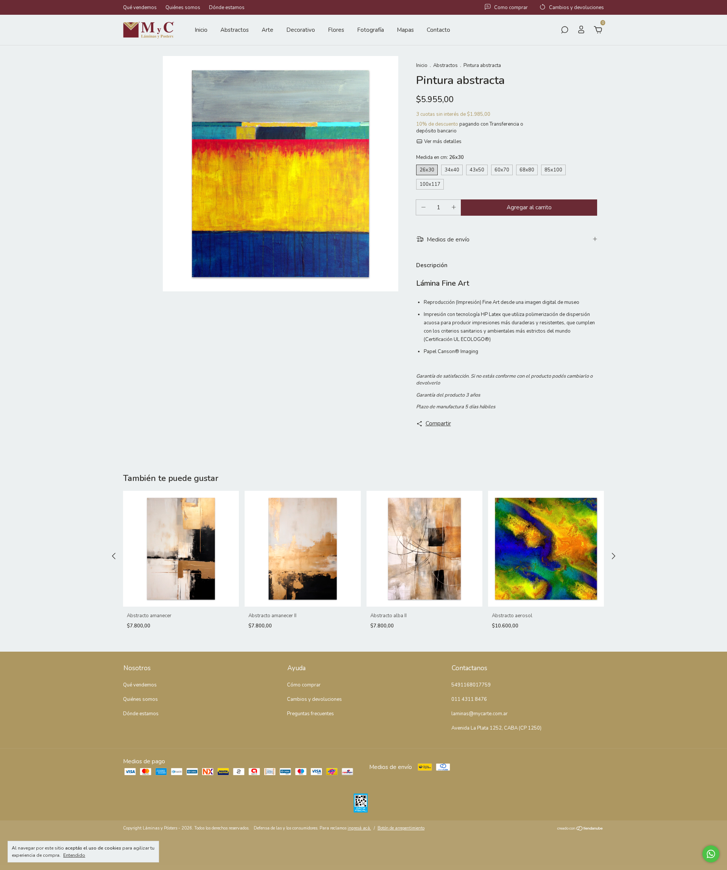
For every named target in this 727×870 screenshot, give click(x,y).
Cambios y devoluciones (314, 699)
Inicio (201, 30)
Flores (336, 30)
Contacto (438, 30)
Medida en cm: (440, 157)
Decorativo (300, 30)
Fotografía (370, 30)
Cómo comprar (304, 685)
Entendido (74, 855)
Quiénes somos (182, 7)
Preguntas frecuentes (310, 713)
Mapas (405, 30)
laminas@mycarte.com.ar (479, 713)
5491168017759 (471, 685)
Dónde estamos (227, 7)
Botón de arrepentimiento (401, 828)
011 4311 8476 (469, 699)
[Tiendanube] (580, 829)
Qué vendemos (140, 7)
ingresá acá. (359, 828)
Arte (267, 30)
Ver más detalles (442, 141)
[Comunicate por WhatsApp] (710, 853)
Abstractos (234, 30)
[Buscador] (564, 30)
